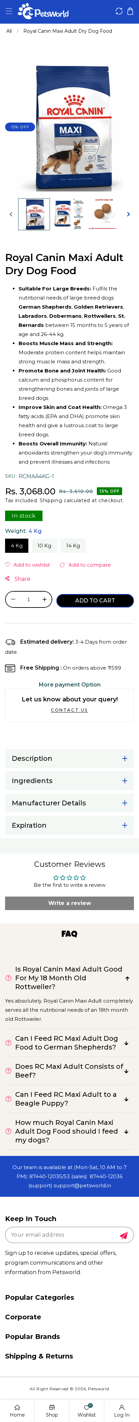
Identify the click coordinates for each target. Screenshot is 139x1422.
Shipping (51, 500)
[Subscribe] (124, 1235)
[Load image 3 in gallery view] (104, 214)
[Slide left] (11, 214)
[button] (9, 11)
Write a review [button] (69, 903)
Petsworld (98, 1389)
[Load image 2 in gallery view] (69, 214)
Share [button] (21, 579)
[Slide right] (128, 214)
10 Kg (44, 545)
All (9, 31)
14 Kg (73, 545)
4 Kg (17, 545)
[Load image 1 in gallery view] (34, 214)
